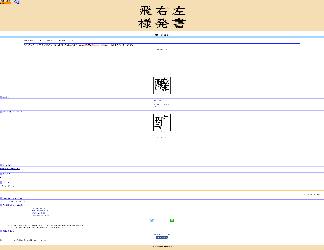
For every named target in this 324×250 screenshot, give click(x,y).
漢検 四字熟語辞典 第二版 (40, 210)
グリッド (162, 132)
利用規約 (155, 246)
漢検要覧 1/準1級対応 (38, 213)
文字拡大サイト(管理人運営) (10, 169)
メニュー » (3, 3)
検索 (18, 2)
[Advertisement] (162, 62)
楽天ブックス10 (158, 234)
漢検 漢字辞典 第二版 (38, 208)
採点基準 (12, 201)
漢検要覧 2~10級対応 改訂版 (40, 215)
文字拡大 (167, 234)
